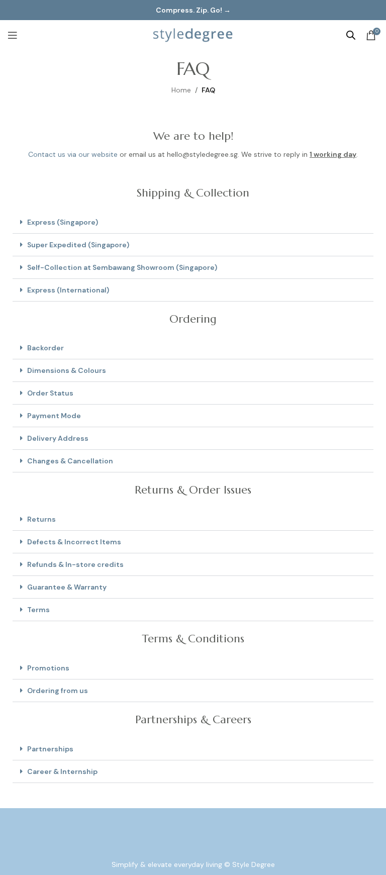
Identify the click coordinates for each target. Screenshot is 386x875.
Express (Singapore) (62, 222)
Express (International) (68, 290)
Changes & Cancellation (70, 460)
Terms (38, 609)
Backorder (45, 347)
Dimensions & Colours (66, 370)
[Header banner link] (193, 10)
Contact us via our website (73, 154)
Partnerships (50, 748)
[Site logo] (193, 34)
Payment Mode (54, 415)
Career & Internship (62, 771)
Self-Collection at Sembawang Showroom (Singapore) (122, 267)
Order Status (50, 393)
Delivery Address (57, 438)
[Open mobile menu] (13, 35)
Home (181, 89)
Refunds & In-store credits (75, 564)
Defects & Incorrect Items (74, 541)
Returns (41, 519)
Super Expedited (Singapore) (78, 244)
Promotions (48, 667)
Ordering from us (57, 690)
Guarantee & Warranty (67, 587)
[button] (193, 222)
